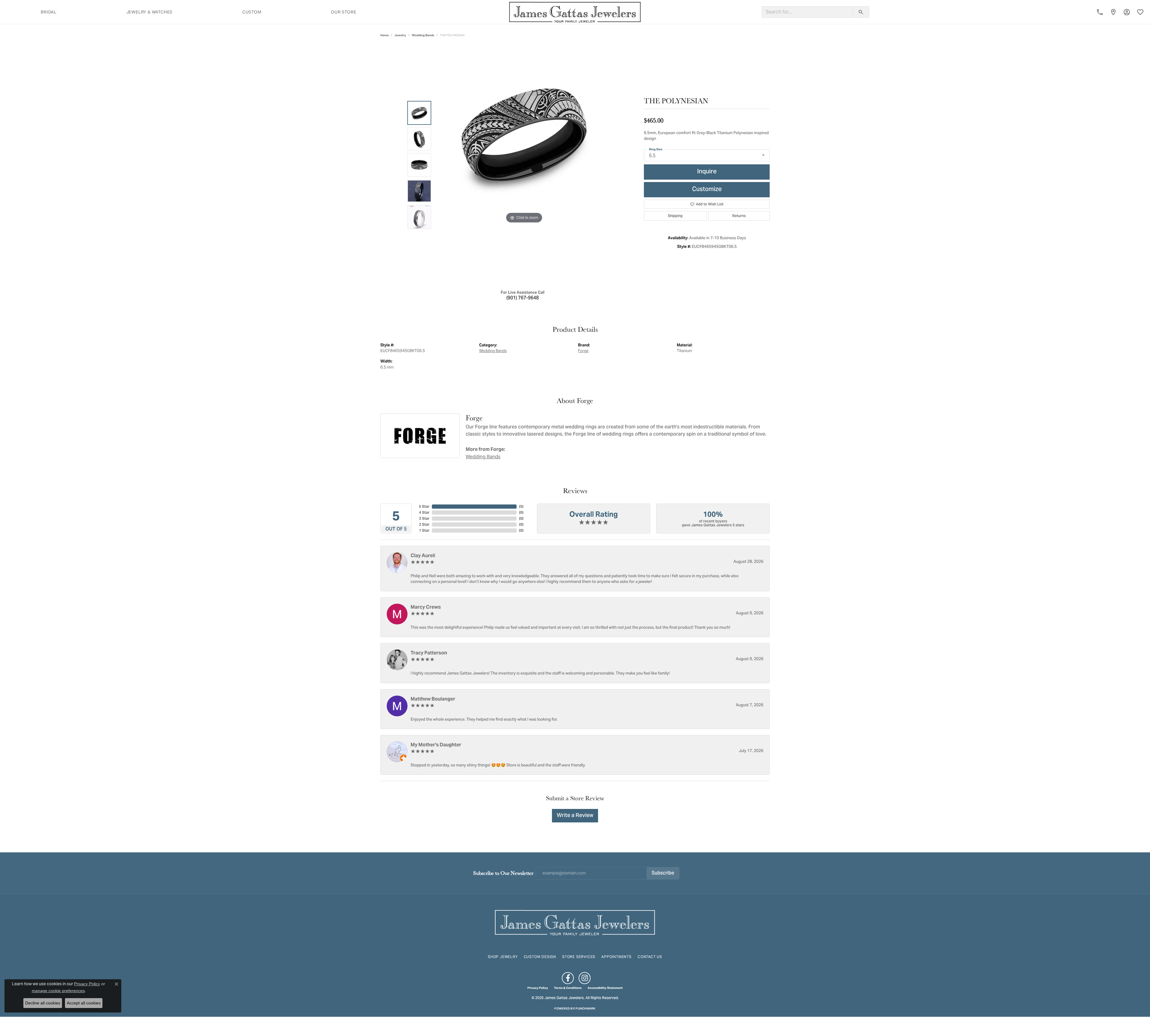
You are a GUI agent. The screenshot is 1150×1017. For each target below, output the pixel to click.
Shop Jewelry (503, 956)
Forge (583, 350)
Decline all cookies (42, 1003)
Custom (251, 12)
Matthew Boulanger (433, 699)
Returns (739, 215)
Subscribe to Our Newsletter (503, 873)
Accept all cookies (84, 1003)
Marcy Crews (426, 607)
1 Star (424, 530)
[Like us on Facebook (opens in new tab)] (568, 978)
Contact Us (650, 956)
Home (384, 35)
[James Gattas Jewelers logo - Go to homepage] (575, 12)
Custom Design (540, 956)
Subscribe (663, 873)
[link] (1100, 12)
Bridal (49, 12)
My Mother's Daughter (436, 745)
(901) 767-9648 (522, 298)
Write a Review (575, 816)
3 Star (424, 518)
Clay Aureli (423, 555)
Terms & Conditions (568, 987)
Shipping (675, 215)
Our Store (343, 12)
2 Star (424, 524)
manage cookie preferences (58, 990)
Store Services (578, 956)
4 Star (424, 512)
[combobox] (807, 12)
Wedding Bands (423, 35)
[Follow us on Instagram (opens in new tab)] (585, 978)
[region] (524, 165)
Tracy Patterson (429, 653)
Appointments (616, 956)
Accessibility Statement (605, 987)
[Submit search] (861, 12)
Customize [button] (707, 189)
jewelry (400, 35)
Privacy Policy (537, 987)
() (521, 506)
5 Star (424, 506)
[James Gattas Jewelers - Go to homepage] (575, 922)
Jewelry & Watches (149, 12)
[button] (1127, 12)
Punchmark (585, 1008)
